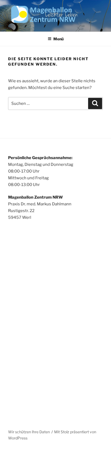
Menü (58, 39)
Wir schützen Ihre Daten (29, 431)
